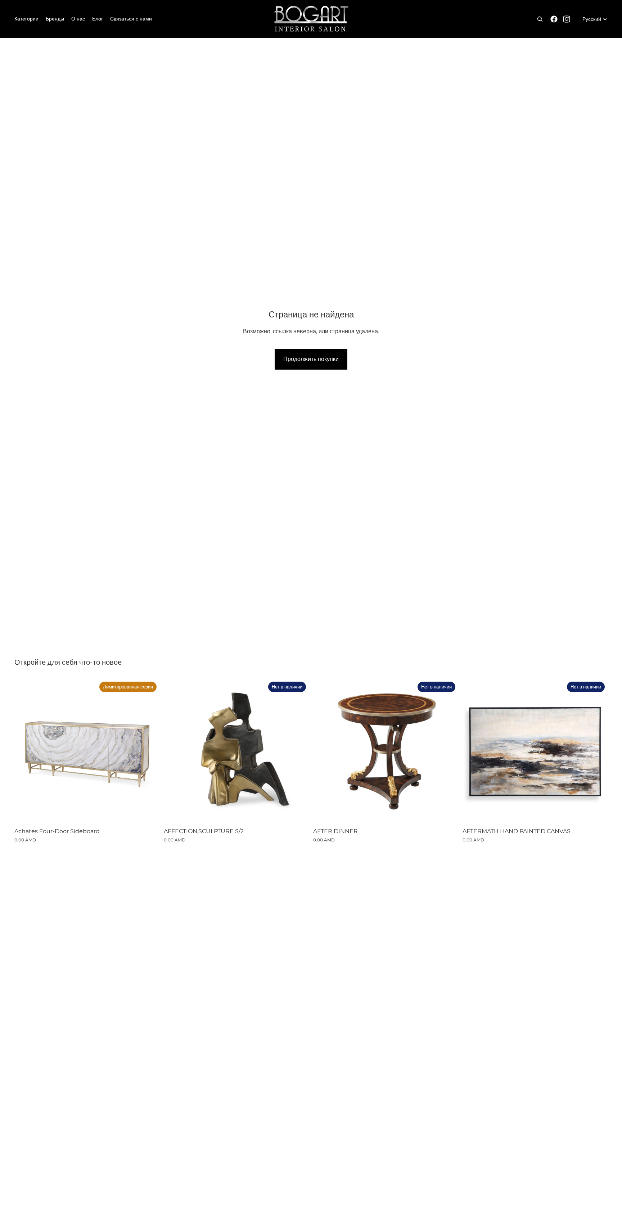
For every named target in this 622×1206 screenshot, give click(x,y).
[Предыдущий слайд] (174, 751)
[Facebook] (554, 19)
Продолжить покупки (311, 359)
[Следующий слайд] (298, 751)
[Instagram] (566, 19)
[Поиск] (540, 19)
